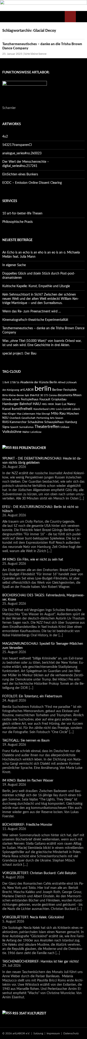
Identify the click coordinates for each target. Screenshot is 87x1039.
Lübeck (76, 409)
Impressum (53, 1033)
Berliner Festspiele (64, 389)
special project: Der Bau (19, 353)
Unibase (64, 427)
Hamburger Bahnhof (17, 404)
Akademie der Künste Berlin (38, 382)
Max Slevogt (43, 414)
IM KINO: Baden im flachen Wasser (27, 780)
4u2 (5, 136)
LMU (52, 409)
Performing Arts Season (49, 418)
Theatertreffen (47, 427)
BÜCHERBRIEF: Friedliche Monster (27, 824)
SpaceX (14, 427)
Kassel (6, 409)
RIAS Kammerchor (14, 422)
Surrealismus (26, 427)
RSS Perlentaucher (29, 448)
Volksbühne (11, 432)
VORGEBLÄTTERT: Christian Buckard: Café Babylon (39, 873)
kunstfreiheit (22, 409)
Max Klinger (9, 414)
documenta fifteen (69, 395)
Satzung (38, 1033)
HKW (51, 404)
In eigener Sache (14, 265)
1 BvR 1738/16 (10, 382)
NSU (5, 417)
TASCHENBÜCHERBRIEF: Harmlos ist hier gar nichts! (40, 961)
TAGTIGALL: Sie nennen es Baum (26, 740)
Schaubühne (35, 422)
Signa (5, 427)
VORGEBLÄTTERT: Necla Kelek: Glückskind (33, 917)
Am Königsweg (10, 390)
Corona (53, 395)
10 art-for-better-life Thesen (22, 213)
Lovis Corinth (63, 409)
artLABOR (27, 389)
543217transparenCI (17, 145)
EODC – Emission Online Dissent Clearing (32, 183)
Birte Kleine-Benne (13, 395)
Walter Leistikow (32, 432)
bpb (27, 395)
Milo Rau (58, 413)
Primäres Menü (81, 16)
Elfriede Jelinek (11, 399)
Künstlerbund (40, 409)
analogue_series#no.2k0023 (22, 153)
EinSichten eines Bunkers (20, 174)
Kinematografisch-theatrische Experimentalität (35, 320)
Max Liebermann (26, 414)
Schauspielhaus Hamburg (60, 422)
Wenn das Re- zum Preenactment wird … (32, 311)
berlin (43, 388)
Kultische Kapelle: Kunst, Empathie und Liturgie (36, 286)
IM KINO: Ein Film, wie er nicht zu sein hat (32, 559)
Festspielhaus (30, 399)
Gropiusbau (58, 399)
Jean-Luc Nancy (65, 404)
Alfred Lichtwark (67, 382)
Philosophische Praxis (17, 222)
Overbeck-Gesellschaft (22, 418)
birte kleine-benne (35, 53)
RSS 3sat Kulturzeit (29, 1013)
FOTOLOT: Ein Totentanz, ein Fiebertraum (32, 696)
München (73, 413)
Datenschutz (71, 1033)
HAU (37, 404)
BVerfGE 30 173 (39, 395)
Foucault (44, 399)
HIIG (44, 404)
